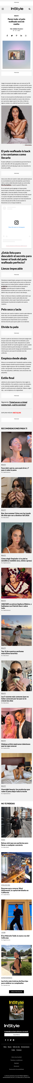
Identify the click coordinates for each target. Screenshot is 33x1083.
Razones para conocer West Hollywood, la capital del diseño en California (15, 890)
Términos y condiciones (16, 1060)
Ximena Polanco (18, 29)
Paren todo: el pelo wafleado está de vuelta (16, 21)
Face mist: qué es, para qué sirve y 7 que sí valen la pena (15, 469)
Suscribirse (16, 1034)
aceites (3, 288)
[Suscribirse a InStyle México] (16, 1010)
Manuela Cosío (6, 985)
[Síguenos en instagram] (8, 1040)
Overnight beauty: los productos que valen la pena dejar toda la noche (15, 790)
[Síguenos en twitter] (10, 1040)
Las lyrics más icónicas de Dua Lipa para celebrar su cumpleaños (14, 982)
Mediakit (16, 1063)
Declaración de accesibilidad (16, 1069)
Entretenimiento (6, 977)
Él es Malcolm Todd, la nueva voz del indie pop (15, 937)
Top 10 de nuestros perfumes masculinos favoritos (12, 652)
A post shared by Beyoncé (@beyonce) (16, 245)
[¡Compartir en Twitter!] (11, 35)
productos (4, 286)
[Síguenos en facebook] (5, 1040)
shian (30, 145)
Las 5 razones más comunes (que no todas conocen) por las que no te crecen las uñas (15, 699)
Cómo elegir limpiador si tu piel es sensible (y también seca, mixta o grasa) (16, 560)
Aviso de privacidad (17, 1057)
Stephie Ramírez (6, 472)
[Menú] (2, 9)
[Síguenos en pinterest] (13, 1040)
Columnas (18, 1050)
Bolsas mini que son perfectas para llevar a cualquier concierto (14, 844)
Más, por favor (16, 991)
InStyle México (6, 894)
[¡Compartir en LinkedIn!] (21, 35)
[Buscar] (29, 9)
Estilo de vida (5, 885)
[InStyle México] (17, 9)
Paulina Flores (6, 748)
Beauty (16, 15)
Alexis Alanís (6, 517)
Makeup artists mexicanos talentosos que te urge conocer (15, 745)
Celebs (3, 932)
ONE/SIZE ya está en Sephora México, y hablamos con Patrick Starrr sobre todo (16, 606)
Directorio (16, 1066)
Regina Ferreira (6, 940)
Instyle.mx (17, 412)
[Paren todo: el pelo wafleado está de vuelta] (16, 55)
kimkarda (27, 145)
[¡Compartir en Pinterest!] (16, 35)
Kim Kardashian (6, 185)
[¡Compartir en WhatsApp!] (25, 35)
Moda (3, 839)
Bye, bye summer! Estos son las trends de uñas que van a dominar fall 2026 (16, 514)
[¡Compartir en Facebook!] (7, 35)
